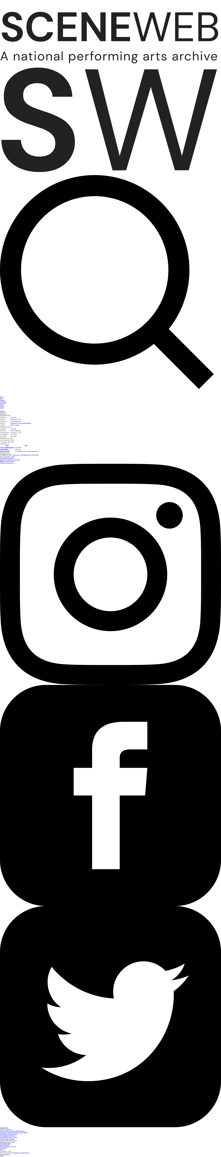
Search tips (3, 403)
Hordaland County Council (7, 1142)
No (1, 408)
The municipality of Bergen (7, 1135)
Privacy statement (5, 1154)
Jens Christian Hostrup (25, 423)
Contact (2, 406)
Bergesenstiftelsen (5, 1145)
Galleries (2, 400)
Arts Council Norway (6, 1129)
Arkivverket (3, 1148)
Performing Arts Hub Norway (21, 1153)
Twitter (13, 456)
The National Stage (15, 421)
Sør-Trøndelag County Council (8, 1137)
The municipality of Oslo (7, 1146)
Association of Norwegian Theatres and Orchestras (14, 1132)
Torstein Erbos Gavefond (7, 1139)
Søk (1, 398)
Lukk (2, 1156)
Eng (2, 411)
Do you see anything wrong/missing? (10, 460)
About (1, 404)
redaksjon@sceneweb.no (7, 458)
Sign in (2, 1149)
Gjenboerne (13, 423)
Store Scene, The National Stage (22, 455)
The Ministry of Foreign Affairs (8, 1134)
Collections (3, 401)
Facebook (6, 456)
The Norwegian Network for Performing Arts (12, 1131)
